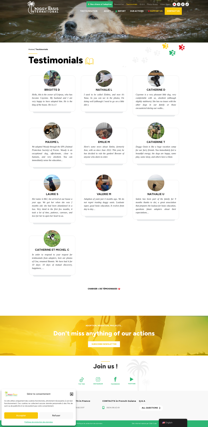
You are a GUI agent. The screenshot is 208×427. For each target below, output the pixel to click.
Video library (165, 4)
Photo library (152, 4)
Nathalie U (155, 194)
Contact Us (173, 11)
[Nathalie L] (104, 78)
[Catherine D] (155, 78)
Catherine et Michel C (52, 249)
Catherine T (156, 142)
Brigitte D (52, 89)
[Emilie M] (104, 130)
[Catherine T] (155, 130)
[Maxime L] (52, 130)
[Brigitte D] (52, 78)
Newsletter (119, 4)
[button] (71, 394)
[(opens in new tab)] (81, 380)
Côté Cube (153, 423)
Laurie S (52, 194)
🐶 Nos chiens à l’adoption (100, 4)
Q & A (142, 4)
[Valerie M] (104, 182)
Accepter (21, 415)
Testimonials (131, 4)
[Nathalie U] (155, 182)
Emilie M (104, 142)
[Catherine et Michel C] (52, 238)
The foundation (88, 11)
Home (31, 49)
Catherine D (156, 89)
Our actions (137, 11)
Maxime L (52, 142)
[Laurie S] (52, 182)
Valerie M (104, 194)
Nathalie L (104, 89)
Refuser (56, 415)
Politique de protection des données (38, 422)
